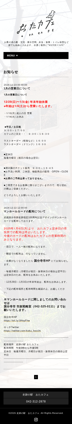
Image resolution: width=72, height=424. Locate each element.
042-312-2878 (36, 401)
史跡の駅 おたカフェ (28, 413)
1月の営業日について (17, 88)
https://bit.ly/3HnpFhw (17, 320)
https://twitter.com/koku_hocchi (22, 330)
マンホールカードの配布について (25, 211)
